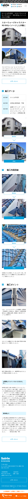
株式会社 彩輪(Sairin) (10, 486)
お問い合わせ (14, 81)
